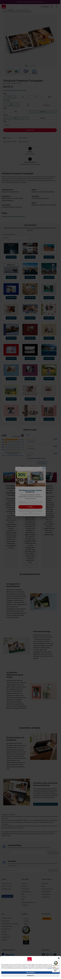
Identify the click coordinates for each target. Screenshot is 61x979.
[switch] (55, 971)
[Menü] (58, 961)
